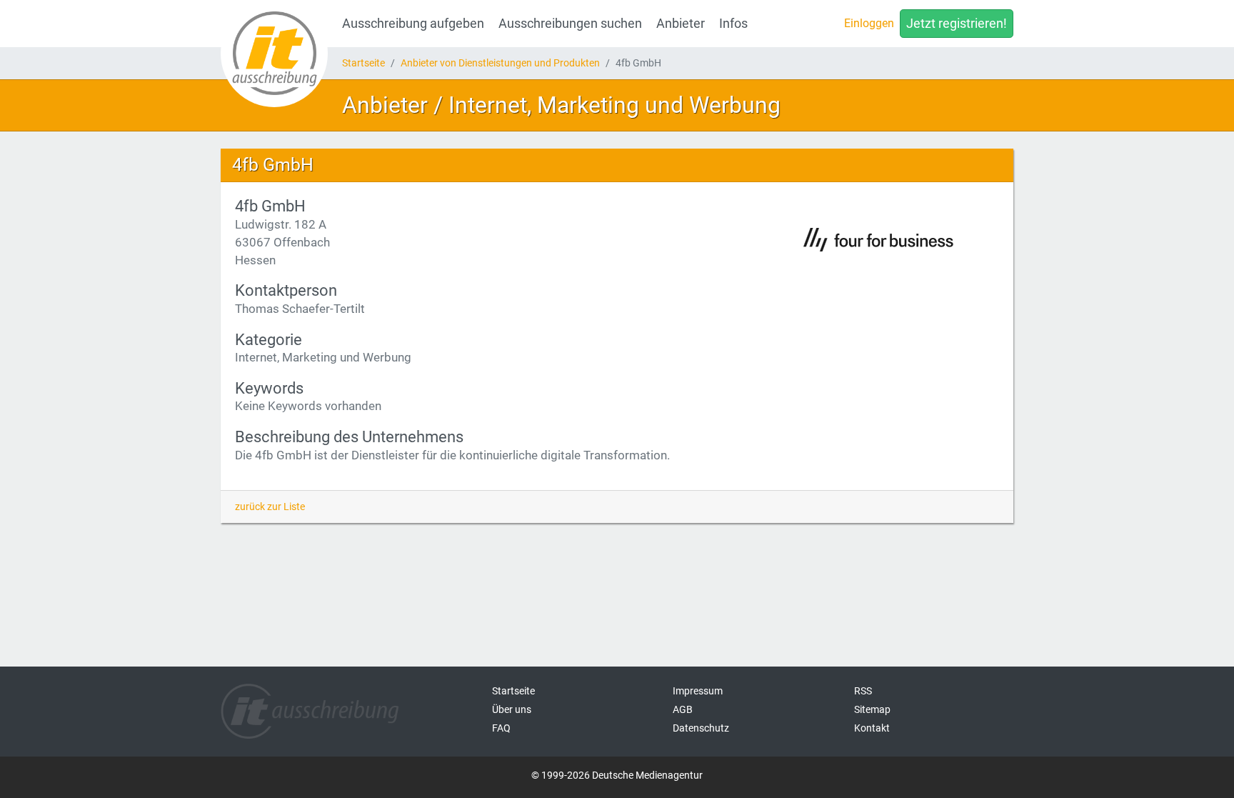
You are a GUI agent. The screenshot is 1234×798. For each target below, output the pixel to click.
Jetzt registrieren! (956, 23)
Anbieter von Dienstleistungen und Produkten (500, 63)
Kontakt (872, 728)
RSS (863, 691)
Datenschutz (701, 728)
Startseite (363, 63)
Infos (733, 23)
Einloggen (869, 23)
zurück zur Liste (270, 506)
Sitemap (872, 709)
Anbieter (680, 23)
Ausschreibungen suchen (570, 23)
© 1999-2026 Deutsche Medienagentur (617, 775)
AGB (683, 709)
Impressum (698, 691)
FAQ (501, 728)
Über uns (511, 709)
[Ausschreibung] (274, 53)
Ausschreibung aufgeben (413, 23)
